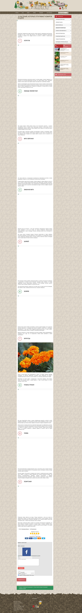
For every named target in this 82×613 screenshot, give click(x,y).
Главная (20, 587)
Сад (22, 12)
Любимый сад (59, 22)
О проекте (34, 598)
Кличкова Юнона (25, 529)
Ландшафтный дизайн (60, 39)
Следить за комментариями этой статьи (26, 575)
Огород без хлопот (60, 19)
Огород (16, 12)
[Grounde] (41, 5)
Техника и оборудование (61, 30)
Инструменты (49, 12)
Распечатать (33, 529)
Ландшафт (41, 12)
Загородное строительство (62, 41)
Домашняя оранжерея (28, 587)
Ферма (34, 12)
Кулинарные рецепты (60, 36)
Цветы (28, 12)
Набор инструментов (60, 33)
